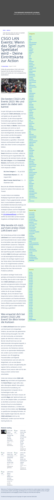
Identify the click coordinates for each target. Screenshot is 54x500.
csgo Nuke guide (32, 255)
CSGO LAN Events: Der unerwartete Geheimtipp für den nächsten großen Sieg (10, 457)
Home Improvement (33, 42)
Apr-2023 (31, 278)
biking (30, 132)
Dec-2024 (31, 275)
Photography (31, 61)
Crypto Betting (31, 194)
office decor (31, 126)
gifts (30, 131)
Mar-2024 (31, 280)
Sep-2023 (31, 294)
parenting (31, 115)
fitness (30, 83)
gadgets (30, 91)
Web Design (31, 52)
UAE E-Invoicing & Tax (33, 197)
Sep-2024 (31, 302)
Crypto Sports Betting (33, 193)
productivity (31, 112)
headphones (31, 177)
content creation (32, 169)
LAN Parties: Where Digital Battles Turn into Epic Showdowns (10, 475)
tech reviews (31, 107)
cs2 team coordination (33, 220)
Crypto (30, 167)
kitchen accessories (32, 164)
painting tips (31, 222)
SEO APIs (30, 69)
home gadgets (31, 162)
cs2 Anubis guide (32, 219)
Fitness (30, 47)
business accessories (33, 172)
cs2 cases (31, 234)
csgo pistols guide (32, 239)
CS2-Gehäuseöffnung (9, 214)
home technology (32, 174)
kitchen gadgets (32, 159)
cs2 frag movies (32, 228)
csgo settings (31, 236)
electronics (31, 185)
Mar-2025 (31, 314)
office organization (32, 129)
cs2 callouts (31, 247)
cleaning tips (31, 96)
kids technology (32, 74)
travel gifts (31, 153)
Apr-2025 (31, 313)
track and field (31, 214)
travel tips (31, 170)
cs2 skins (30, 252)
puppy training (31, 217)
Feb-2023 (31, 291)
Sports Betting (31, 191)
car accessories (32, 118)
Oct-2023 (30, 284)
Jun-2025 (30, 318)
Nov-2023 (31, 300)
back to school (31, 123)
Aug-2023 (31, 273)
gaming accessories (32, 101)
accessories (31, 98)
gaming (30, 124)
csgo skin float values (33, 223)
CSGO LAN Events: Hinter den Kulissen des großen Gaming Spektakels (10, 435)
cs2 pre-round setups (33, 250)
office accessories (32, 166)
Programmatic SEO (32, 67)
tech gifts (30, 148)
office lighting (31, 183)
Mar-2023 (31, 305)
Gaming (8, 30)
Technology (31, 48)
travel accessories (32, 109)
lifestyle (30, 102)
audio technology (32, 85)
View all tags (31, 260)
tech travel (31, 121)
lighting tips (31, 143)
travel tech (31, 178)
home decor (31, 105)
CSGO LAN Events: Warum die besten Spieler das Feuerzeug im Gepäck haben (23, 458)
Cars (30, 55)
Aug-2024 (31, 295)
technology (31, 66)
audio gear (31, 113)
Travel (30, 60)
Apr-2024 (31, 286)
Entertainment (31, 64)
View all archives (32, 319)
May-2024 (31, 283)
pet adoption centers (33, 257)
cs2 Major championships (33, 242)
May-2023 (31, 281)
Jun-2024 (30, 310)
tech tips (30, 110)
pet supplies (31, 99)
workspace (31, 77)
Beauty (30, 58)
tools (30, 120)
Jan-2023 (30, 307)
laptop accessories (32, 82)
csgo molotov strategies (33, 258)
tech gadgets (31, 79)
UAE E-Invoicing (32, 196)
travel (30, 147)
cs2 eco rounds (32, 233)
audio (30, 158)
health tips (31, 139)
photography (31, 94)
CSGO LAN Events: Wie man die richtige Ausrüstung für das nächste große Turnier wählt (23, 438)
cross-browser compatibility (34, 231)
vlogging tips (31, 156)
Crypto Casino (31, 189)
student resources (32, 142)
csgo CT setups (32, 225)
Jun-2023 (30, 292)
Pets (30, 41)
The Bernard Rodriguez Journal (27, 12)
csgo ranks (31, 246)
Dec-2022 (31, 299)
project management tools (34, 244)
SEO (30, 56)
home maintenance (32, 227)
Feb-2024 (31, 303)
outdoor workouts (32, 249)
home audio (31, 104)
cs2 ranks (31, 253)
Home (4, 30)
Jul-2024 (30, 272)
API (29, 199)
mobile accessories (32, 137)
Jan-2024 (30, 288)
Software (30, 45)
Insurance (31, 63)
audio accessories (32, 71)
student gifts (31, 145)
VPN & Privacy (31, 200)
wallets (30, 181)
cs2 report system (32, 230)
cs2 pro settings (32, 215)
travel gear (31, 151)
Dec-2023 (31, 308)
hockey (30, 241)
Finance (30, 53)
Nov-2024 (31, 276)
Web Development (32, 44)
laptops (30, 90)
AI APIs (30, 88)
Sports (30, 37)
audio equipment (32, 93)
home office (31, 128)
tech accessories (32, 75)
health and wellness (32, 136)
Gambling (31, 72)
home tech (31, 188)
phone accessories (32, 80)
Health (30, 36)
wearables (31, 155)
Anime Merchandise (32, 86)
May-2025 (31, 316)
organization (31, 175)
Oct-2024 (30, 297)
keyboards (31, 186)
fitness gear (31, 117)
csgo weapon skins (32, 238)
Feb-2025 (31, 311)
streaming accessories (33, 140)
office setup (31, 161)
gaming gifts (31, 134)
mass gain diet (31, 212)
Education (31, 50)
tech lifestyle (31, 180)
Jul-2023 (30, 289)
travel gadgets (31, 150)
